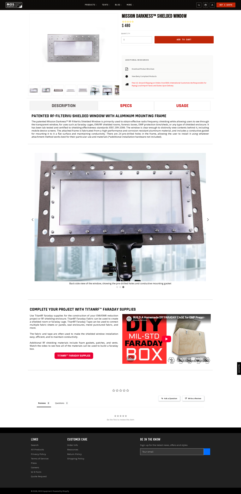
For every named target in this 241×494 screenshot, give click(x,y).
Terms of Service (40, 458)
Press (34, 463)
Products (91, 5)
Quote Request (39, 476)
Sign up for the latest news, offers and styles (164, 445)
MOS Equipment (45, 491)
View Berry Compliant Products (144, 76)
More (130, 5)
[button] (32, 219)
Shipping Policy (75, 458)
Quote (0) (239, 368)
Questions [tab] (59, 403)
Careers (35, 467)
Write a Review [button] (194, 398)
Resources (72, 449)
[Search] (198, 5)
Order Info (72, 445)
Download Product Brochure (143, 69)
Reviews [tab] (42, 403)
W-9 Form (36, 471)
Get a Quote (226, 5)
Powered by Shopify (61, 491)
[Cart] (205, 5)
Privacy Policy (38, 454)
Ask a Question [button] (170, 398)
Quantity (125, 34)
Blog (118, 5)
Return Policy (74, 454)
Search (35, 445)
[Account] (212, 5)
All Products (37, 449)
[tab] (64, 105)
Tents (106, 5)
